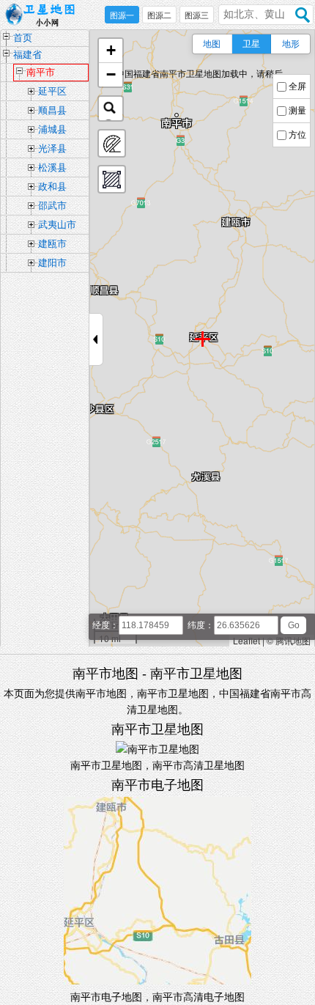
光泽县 (52, 148)
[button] (110, 51)
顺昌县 (52, 110)
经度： (105, 625)
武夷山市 (57, 224)
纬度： (201, 625)
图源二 (159, 15)
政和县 (52, 186)
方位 (297, 135)
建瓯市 (52, 243)
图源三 (197, 15)
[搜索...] (110, 108)
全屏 (297, 86)
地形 (291, 44)
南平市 (40, 72)
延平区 (52, 91)
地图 (211, 44)
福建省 (27, 54)
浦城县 (52, 129)
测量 (297, 111)
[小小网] (44, 15)
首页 (22, 37)
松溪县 (52, 167)
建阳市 (52, 262)
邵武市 (52, 205)
